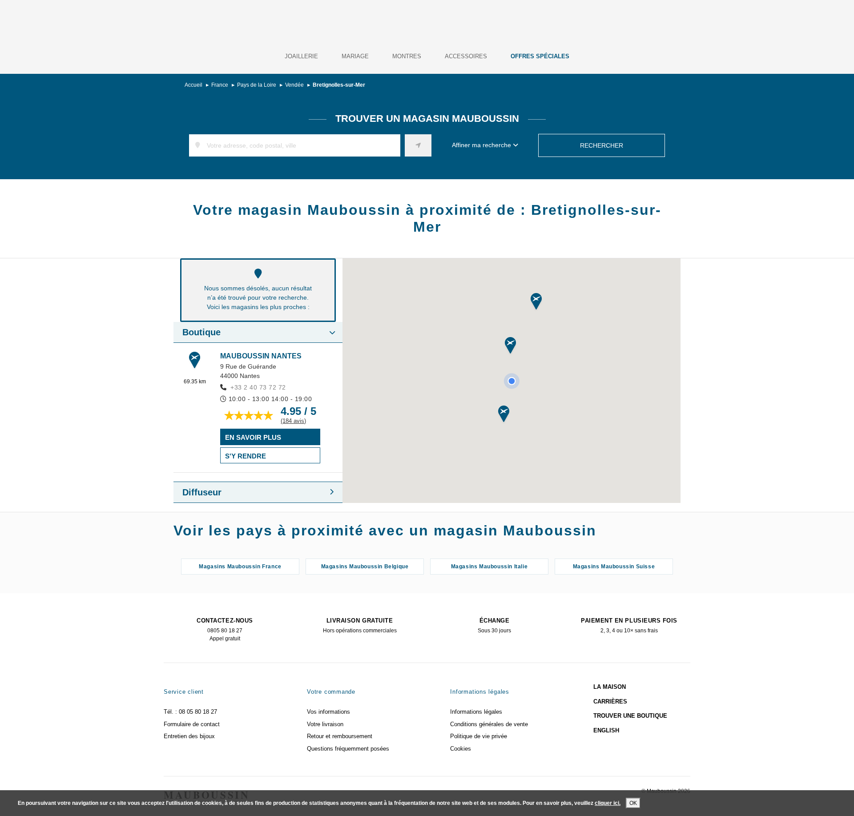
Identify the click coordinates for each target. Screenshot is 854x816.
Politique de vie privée (478, 736)
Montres (406, 56)
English (606, 730)
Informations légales (476, 711)
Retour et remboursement (339, 736)
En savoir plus (253, 437)
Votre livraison (325, 724)
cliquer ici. (607, 803)
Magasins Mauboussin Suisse (614, 566)
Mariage (355, 56)
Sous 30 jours (494, 625)
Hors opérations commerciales (360, 625)
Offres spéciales (540, 56)
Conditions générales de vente (489, 724)
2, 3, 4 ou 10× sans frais (629, 625)
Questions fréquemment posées (348, 748)
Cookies (460, 748)
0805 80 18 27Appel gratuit (225, 629)
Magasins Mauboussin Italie (489, 566)
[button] (510, 346)
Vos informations (328, 711)
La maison (609, 686)
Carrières (610, 701)
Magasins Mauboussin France (240, 566)
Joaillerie (301, 56)
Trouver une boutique (630, 715)
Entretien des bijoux (189, 736)
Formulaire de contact (192, 724)
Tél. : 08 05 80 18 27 (190, 711)
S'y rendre (245, 456)
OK (633, 803)
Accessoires (466, 56)
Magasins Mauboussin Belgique (365, 566)
